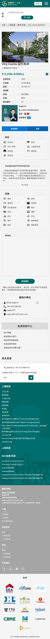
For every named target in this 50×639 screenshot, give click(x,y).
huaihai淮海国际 (8, 468)
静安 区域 (21, 25)
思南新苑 (5, 412)
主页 (3, 25)
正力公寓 (5, 392)
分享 (37, 129)
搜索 (28, 17)
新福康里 (5, 395)
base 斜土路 (6, 435)
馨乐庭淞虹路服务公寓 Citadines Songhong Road (21, 422)
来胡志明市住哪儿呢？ (13, 348)
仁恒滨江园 (6, 398)
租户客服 (7, 333)
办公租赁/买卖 (7, 521)
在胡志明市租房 (10, 344)
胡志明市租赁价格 (11, 340)
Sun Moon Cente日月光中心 (13, 464)
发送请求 (14, 129)
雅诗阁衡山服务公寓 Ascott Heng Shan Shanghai (21, 432)
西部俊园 (5, 402)
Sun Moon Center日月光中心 (13, 461)
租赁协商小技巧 (10, 336)
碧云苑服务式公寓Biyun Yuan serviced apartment (20, 419)
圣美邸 (4, 409)
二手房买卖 (6, 539)
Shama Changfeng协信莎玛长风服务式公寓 (18, 438)
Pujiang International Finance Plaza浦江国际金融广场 (22, 475)
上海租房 (5, 514)
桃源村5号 (6, 415)
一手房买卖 (6, 536)
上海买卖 (11, 25)
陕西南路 (5, 405)
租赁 (3, 532)
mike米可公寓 (7, 442)
